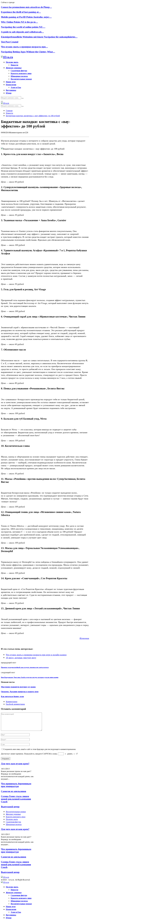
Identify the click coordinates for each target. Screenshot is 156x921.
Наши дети (10, 81)
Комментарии (11, 701)
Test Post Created (9, 42)
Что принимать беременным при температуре (16, 785)
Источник (84, 638)
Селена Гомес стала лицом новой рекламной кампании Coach (16, 799)
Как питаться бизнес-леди (12, 696)
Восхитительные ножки (21, 79)
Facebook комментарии (15, 704)
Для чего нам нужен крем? (15, 763)
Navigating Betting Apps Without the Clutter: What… (28, 51)
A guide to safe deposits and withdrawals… (22, 32)
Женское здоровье (14, 67)
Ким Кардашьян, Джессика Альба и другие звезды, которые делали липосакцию (29, 677)
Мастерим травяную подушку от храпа (18, 687)
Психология (11, 84)
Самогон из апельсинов (13, 791)
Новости (14, 64)
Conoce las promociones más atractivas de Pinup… (26, 7)
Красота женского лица (21, 73)
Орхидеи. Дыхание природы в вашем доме (20, 692)
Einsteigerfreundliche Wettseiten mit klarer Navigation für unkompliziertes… (39, 37)
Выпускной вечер (10, 806)
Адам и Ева (16, 87)
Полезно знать (12, 62)
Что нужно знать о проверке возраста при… (24, 46)
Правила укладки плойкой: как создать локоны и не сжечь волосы (25, 667)
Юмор (8, 93)
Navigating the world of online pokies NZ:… (23, 27)
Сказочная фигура (19, 70)
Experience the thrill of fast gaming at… (21, 12)
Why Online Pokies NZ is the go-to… (19, 22)
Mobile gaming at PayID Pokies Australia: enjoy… (26, 17)
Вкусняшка (11, 90)
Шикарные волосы (19, 76)
